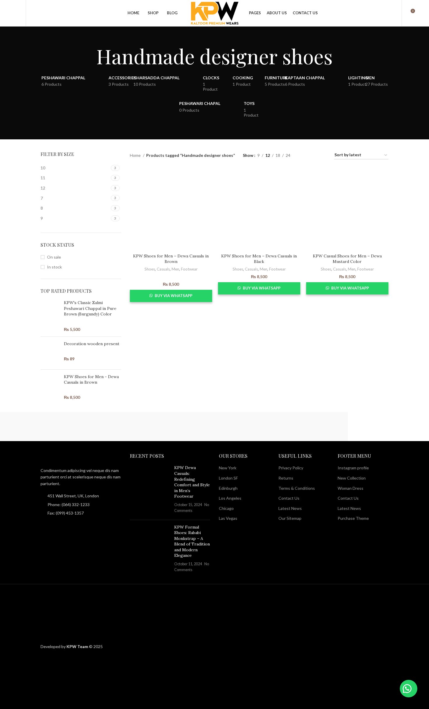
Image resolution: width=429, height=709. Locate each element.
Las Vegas (228, 518)
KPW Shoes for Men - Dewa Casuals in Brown (91, 379)
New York (227, 467)
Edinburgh (228, 488)
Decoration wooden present (91, 343)
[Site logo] (214, 12)
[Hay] (271, 426)
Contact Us (288, 498)
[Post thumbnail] (150, 490)
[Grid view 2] (304, 155)
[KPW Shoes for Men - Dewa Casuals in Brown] (50, 387)
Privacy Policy (290, 467)
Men (175, 269)
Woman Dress (350, 488)
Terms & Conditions (296, 488)
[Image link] (73, 456)
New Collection (352, 477)
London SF (228, 477)
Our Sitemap (289, 518)
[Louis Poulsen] (125, 426)
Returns (285, 477)
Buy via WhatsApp (173, 295)
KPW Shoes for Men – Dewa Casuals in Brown (171, 258)
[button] (408, 688)
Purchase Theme (353, 518)
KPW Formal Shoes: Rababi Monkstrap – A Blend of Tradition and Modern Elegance (192, 541)
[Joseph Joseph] (222, 426)
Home (136, 155)
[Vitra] (28, 426)
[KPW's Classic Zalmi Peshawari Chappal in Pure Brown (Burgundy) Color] (50, 316)
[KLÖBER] (174, 426)
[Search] (33, 13)
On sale (54, 257)
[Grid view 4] (322, 155)
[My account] (393, 13)
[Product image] (171, 209)
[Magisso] (77, 426)
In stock (54, 266)
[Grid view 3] (313, 155)
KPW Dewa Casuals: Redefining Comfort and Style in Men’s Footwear (192, 482)
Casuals (163, 269)
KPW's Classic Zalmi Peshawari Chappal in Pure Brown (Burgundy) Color (90, 308)
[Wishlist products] (17, 13)
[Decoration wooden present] (50, 353)
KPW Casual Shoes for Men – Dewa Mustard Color (347, 258)
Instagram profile (353, 467)
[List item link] (81, 504)
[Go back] (89, 56)
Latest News (290, 508)
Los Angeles (230, 498)
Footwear (189, 269)
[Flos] (319, 426)
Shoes (149, 269)
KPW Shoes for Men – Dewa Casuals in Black (259, 258)
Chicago (226, 508)
